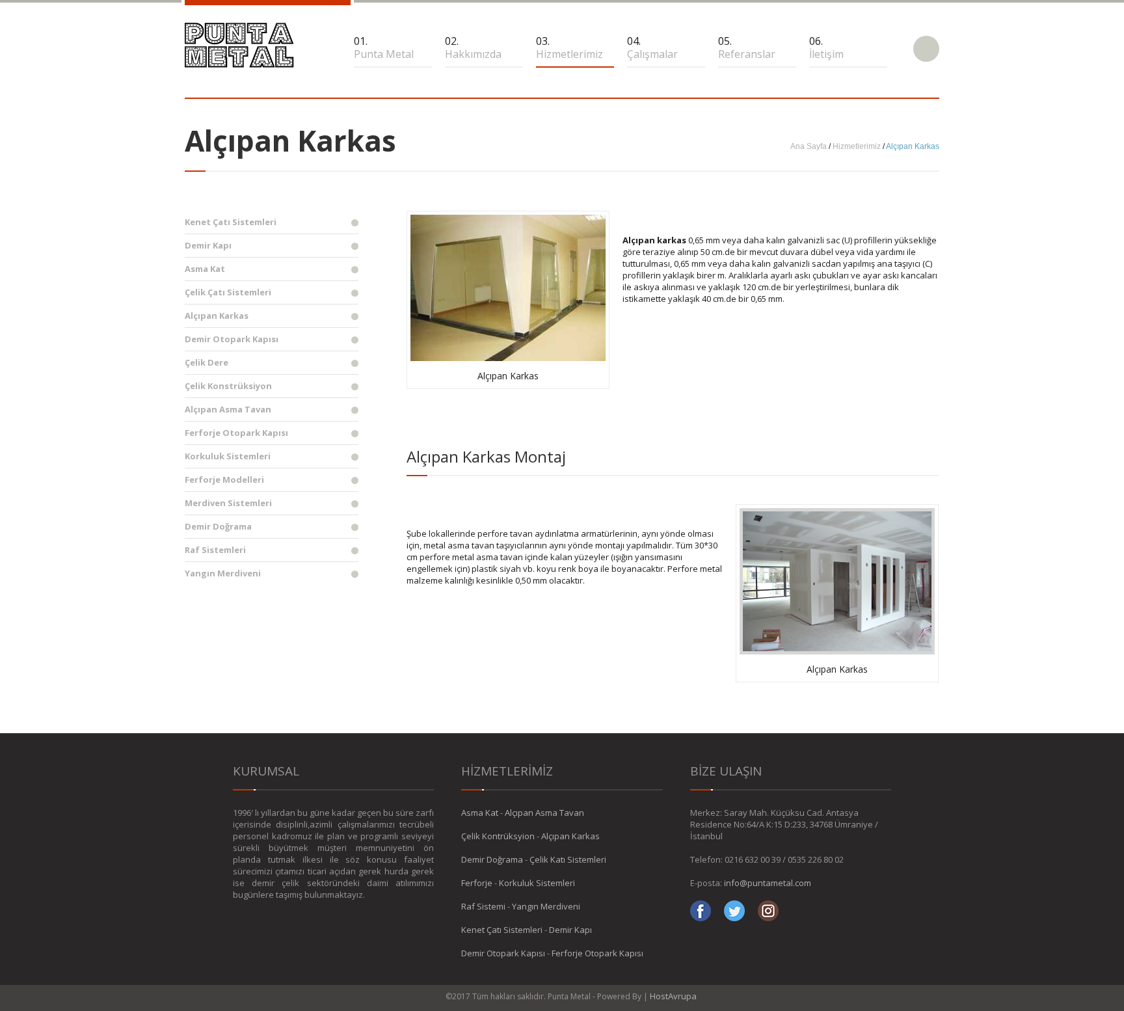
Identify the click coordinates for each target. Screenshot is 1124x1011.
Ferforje (476, 883)
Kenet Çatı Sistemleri (230, 222)
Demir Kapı (208, 245)
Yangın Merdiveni (223, 573)
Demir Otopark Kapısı (231, 339)
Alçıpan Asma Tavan (228, 409)
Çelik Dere (206, 362)
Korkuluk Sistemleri (228, 456)
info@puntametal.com (767, 883)
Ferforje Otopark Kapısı (236, 432)
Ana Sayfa (808, 146)
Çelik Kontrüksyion (498, 836)
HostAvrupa (673, 996)
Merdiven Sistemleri (228, 503)
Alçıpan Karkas (216, 315)
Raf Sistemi (483, 906)
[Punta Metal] (239, 45)
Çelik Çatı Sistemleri (228, 292)
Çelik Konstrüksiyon (228, 386)
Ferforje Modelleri (224, 479)
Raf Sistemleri (215, 550)
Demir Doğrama (218, 526)
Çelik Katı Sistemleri (567, 859)
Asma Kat (205, 269)
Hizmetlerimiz (857, 146)
